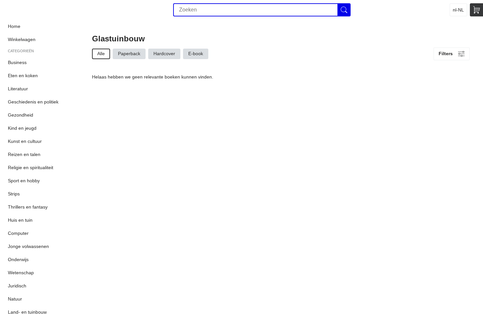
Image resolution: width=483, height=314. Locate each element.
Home (14, 26)
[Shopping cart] (476, 9)
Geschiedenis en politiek (33, 101)
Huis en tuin (20, 220)
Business (17, 62)
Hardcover (164, 53)
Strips (14, 193)
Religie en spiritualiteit (30, 167)
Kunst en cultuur (25, 141)
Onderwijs (18, 259)
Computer (18, 233)
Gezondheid (20, 115)
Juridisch (17, 285)
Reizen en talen (24, 154)
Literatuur (18, 88)
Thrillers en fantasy (28, 207)
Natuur (15, 299)
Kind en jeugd (22, 128)
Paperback (129, 53)
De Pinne (37, 10)
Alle (101, 53)
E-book (195, 53)
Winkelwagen (21, 39)
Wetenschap (21, 272)
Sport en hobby (24, 180)
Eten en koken (23, 75)
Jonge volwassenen (28, 246)
